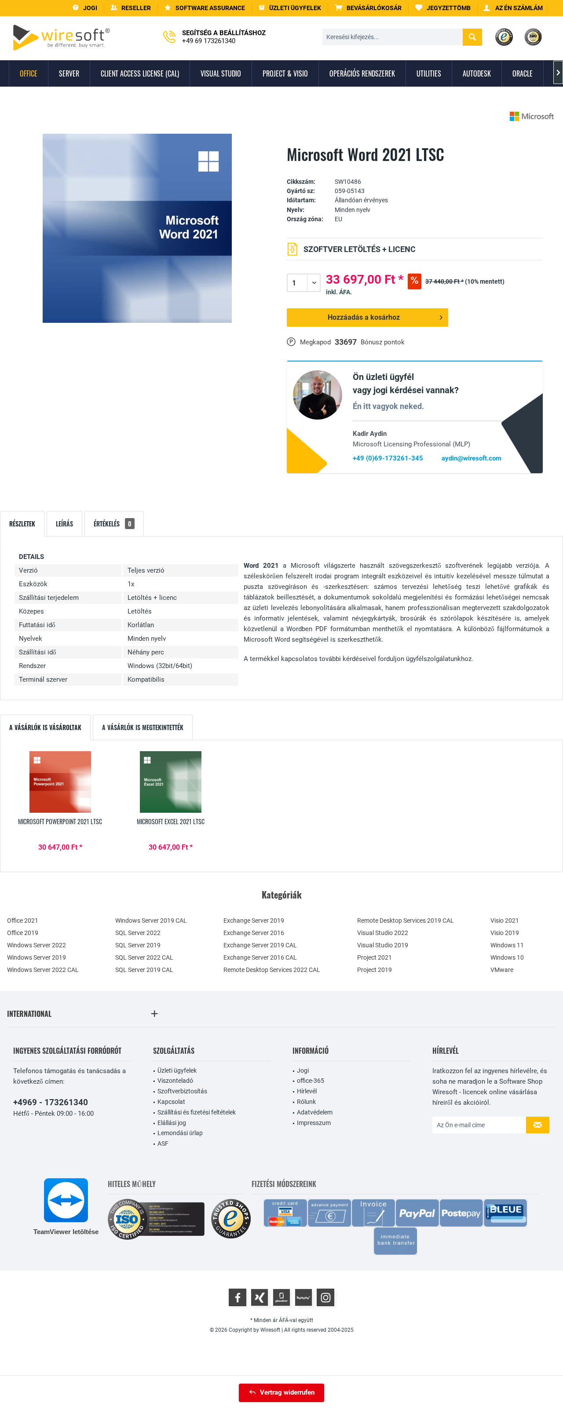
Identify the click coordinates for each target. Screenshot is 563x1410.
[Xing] (259, 1297)
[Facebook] (237, 1297)
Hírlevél (307, 1091)
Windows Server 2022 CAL (43, 969)
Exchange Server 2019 (253, 920)
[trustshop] (231, 1219)
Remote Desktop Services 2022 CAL (271, 969)
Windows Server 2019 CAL (151, 920)
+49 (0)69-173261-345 (388, 458)
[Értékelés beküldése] (415, 168)
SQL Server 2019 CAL (144, 969)
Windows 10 (507, 957)
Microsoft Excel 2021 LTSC (171, 821)
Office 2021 (22, 920)
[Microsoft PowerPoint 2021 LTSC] (60, 782)
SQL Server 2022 (138, 932)
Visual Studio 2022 (382, 932)
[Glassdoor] (281, 1297)
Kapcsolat (171, 1101)
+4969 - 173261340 (50, 1102)
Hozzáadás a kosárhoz (364, 317)
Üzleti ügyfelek (177, 1070)
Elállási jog (171, 1122)
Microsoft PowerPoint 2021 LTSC (60, 821)
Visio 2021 (504, 920)
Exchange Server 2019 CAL (260, 945)
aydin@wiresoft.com (471, 458)
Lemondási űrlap (180, 1132)
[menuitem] (368, 8)
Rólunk (306, 1101)
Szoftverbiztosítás (182, 1091)
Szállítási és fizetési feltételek (196, 1112)
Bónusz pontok (383, 342)
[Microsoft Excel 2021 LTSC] (171, 782)
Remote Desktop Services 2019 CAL (405, 920)
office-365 (310, 1080)
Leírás (64, 523)
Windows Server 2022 (36, 945)
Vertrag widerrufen (287, 1392)
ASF (162, 1143)
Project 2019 (374, 969)
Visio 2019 (504, 932)
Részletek (22, 523)
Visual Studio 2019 (382, 945)
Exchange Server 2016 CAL (260, 957)
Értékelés (113, 523)
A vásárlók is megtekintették (142, 727)
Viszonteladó (175, 1080)
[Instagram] (325, 1297)
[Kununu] (303, 1297)
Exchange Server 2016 (253, 932)
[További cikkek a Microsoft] (532, 116)
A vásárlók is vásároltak (45, 727)
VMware (501, 969)
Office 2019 (22, 932)
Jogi (303, 1070)
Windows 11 (507, 945)
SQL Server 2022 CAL (144, 957)
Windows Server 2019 (36, 957)
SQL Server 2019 (138, 945)
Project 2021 (374, 957)
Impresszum (314, 1122)
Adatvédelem (315, 1112)
